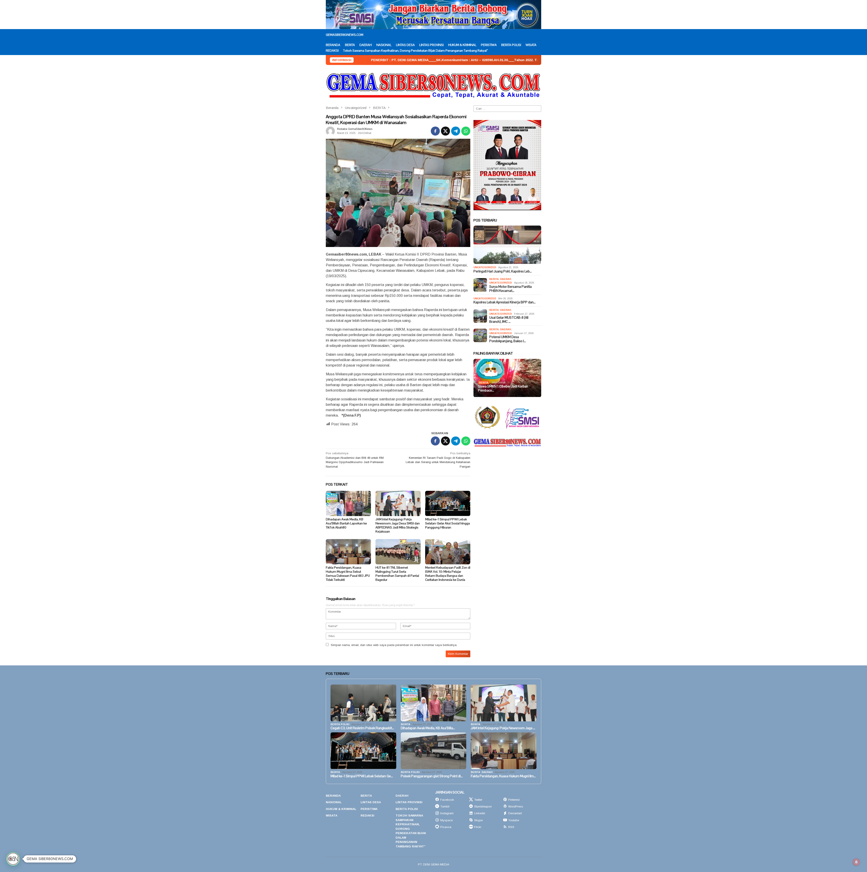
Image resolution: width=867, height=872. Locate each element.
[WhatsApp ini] (465, 131)
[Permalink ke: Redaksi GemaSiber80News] (330, 131)
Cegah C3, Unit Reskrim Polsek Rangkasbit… (362, 728)
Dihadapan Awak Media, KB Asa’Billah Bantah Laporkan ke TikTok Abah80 (346, 523)
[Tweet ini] (445, 131)
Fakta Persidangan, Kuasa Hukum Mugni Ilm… (503, 776)
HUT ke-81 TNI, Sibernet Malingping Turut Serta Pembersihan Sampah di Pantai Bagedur (397, 573)
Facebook (447, 799)
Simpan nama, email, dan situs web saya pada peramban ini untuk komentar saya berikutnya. (394, 645)
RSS (511, 827)
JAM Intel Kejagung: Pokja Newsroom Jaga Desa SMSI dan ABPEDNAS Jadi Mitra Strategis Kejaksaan (397, 525)
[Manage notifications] (856, 862)
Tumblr (445, 806)
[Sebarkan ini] (435, 131)
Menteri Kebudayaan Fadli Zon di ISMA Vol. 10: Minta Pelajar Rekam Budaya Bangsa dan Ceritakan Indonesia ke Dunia (447, 573)
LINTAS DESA (371, 802)
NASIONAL (334, 802)
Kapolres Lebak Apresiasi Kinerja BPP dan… (504, 302)
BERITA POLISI (340, 724)
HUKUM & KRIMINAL (341, 809)
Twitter (478, 799)
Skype (478, 820)
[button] (13, 859)
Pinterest (514, 799)
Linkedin (479, 813)
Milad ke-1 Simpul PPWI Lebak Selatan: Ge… (362, 776)
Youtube (513, 820)
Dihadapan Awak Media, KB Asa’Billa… (428, 728)
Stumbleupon (483, 806)
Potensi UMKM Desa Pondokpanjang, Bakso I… (507, 339)
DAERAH (505, 279)
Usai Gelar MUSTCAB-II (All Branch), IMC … (508, 320)
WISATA (331, 815)
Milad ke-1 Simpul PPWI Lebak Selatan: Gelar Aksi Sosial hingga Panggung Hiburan (447, 523)
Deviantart (515, 813)
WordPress (515, 806)
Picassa (445, 827)
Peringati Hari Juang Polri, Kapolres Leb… (502, 271)
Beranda (333, 795)
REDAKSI (367, 815)
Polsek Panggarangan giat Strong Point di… (432, 776)
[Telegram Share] (455, 131)
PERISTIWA (369, 809)
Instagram (447, 813)
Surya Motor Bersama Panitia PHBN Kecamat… (510, 289)
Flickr (477, 827)
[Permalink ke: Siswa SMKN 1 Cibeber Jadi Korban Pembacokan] (507, 378)
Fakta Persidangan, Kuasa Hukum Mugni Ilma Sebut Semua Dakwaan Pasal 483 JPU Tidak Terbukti (348, 573)
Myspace (446, 820)
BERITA (494, 279)
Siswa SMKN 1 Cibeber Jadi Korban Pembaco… (503, 389)
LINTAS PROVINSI (409, 802)
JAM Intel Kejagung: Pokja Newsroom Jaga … (503, 728)
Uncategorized (484, 267)
